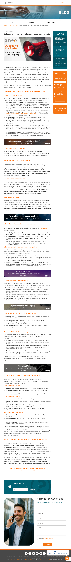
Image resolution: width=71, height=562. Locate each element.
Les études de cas (59, 94)
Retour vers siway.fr (60, 2)
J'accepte (59, 88)
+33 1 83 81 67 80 (15, 559)
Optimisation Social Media (23, 306)
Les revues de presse (59, 96)
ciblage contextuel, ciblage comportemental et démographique (23, 113)
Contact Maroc (28, 556)
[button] (67, 558)
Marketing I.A (23, 366)
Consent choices (36, 558)
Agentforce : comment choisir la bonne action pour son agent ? (60, 59)
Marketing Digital (51, 22)
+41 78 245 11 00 (45, 559)
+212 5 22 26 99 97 (30, 559)
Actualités (14, 25)
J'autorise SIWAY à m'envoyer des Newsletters (60, 85)
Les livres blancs (58, 93)
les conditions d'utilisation (48, 538)
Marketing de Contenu (23, 271)
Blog (10, 25)
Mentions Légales (18, 556)
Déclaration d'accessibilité (58, 556)
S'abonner (32, 490)
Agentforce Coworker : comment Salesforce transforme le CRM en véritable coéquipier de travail (60, 49)
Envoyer (47, 544)
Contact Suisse (37, 556)
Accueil (5, 25)
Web (12, 22)
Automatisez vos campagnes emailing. (23, 216)
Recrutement (46, 556)
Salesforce (31, 22)
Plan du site (9, 556)
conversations (43, 228)
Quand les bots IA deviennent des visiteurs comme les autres (60, 38)
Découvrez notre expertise (23, 143)
